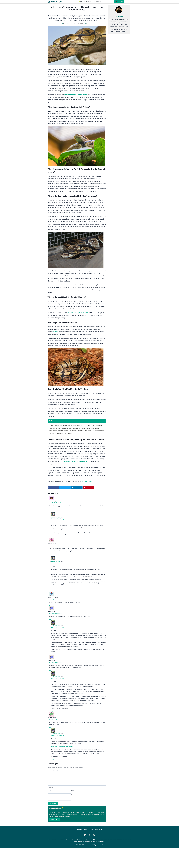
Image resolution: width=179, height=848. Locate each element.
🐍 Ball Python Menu (85, 1)
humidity (55, 331)
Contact (91, 829)
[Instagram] (89, 835)
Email (73, 795)
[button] (108, 1)
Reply (50, 511)
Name (73, 790)
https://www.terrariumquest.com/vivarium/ (62, 746)
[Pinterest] (94, 835)
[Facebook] (85, 835)
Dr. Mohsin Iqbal (87, 482)
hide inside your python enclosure (78, 313)
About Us (79, 829)
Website (73, 799)
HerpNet (85, 829)
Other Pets (97, 1)
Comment (50, 787)
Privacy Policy (98, 829)
